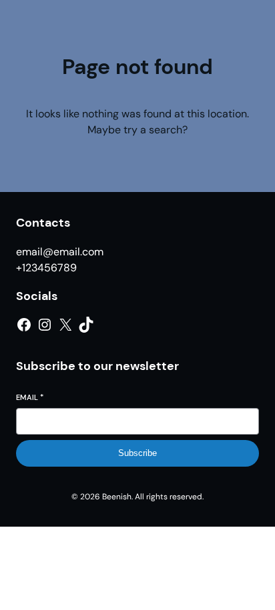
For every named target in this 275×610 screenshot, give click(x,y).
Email (29, 397)
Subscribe (137, 453)
